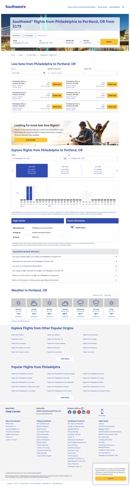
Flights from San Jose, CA (55, 339)
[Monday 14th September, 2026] (89, 196)
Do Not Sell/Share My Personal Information (39, 477)
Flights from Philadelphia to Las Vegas (22, 382)
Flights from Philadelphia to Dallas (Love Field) (25, 386)
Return (86, 41)
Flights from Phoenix (17, 335)
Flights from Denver (17, 339)
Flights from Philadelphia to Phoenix (58, 386)
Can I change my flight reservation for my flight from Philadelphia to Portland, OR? (37, 271)
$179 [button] (17, 26)
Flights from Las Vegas (90, 339)
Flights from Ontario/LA (90, 348)
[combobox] (24, 43)
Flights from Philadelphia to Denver (93, 373)
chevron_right (117, 170)
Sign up (38, 414)
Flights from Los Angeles (18, 343)
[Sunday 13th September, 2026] (86, 195)
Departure (70, 41)
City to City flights (24, 483)
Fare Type (87, 69)
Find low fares (30, 140)
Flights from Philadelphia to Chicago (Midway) (61, 373)
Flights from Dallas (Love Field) (20, 348)
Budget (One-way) (54, 69)
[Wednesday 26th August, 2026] (31, 193)
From (15, 41)
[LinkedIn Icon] (84, 412)
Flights (21, 55)
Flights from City (47, 483)
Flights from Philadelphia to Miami (93, 382)
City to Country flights (35, 483)
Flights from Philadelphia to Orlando (22, 373)
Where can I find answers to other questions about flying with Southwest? (35, 280)
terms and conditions (96, 214)
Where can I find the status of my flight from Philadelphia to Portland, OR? (35, 275)
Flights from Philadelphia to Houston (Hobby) (96, 391)
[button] (16, 6)
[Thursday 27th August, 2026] (34, 192)
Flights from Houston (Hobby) (20, 352)
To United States (31, 55)
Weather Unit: (98, 295)
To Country (9, 483)
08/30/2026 (69, 43)
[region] (110, 473)
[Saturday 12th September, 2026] (83, 196)
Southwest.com (58, 214)
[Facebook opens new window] (69, 412)
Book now (57, 84)
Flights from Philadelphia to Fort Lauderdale (60, 382)
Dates (13, 69)
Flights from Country (57, 483)
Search (109, 42)
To (40, 41)
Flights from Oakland (53, 335)
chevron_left (12, 170)
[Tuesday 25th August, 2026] (27, 193)
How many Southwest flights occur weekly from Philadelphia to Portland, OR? (36, 257)
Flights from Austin (88, 352)
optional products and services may (95, 212)
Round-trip (16, 35)
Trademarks (25, 477)
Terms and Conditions (10, 477)
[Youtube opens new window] (79, 412)
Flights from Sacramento (90, 335)
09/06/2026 (87, 43)
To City (16, 483)
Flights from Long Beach (54, 352)
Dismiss (110, 478)
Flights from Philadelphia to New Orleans (59, 391)
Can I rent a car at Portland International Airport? (27, 266)
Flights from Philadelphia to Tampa (93, 378)
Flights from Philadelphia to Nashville (58, 378)
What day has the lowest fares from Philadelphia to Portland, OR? (32, 261)
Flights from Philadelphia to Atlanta (21, 378)
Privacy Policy (19, 477)
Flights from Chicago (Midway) (56, 343)
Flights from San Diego (90, 343)
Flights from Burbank (53, 348)
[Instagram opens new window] (74, 412)
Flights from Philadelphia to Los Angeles (23, 391)
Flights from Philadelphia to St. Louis (94, 386)
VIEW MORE (65, 359)
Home (13, 55)
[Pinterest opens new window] (88, 412)
